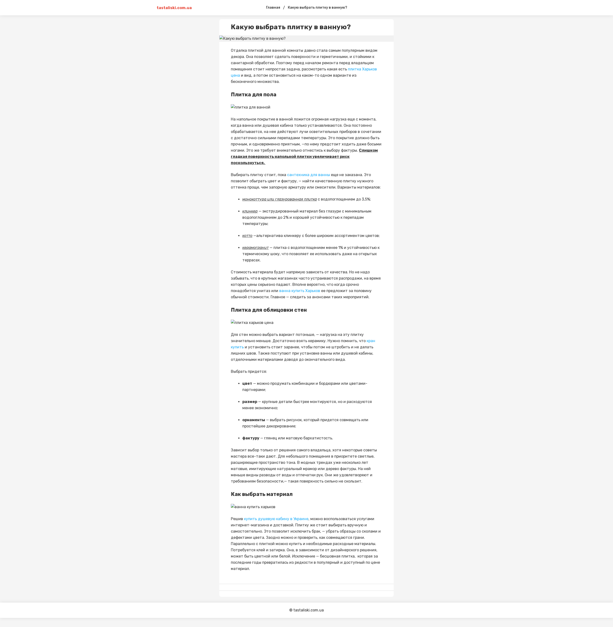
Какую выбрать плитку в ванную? (317, 8)
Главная (273, 8)
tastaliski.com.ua (174, 8)
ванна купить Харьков (299, 290)
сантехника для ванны (308, 175)
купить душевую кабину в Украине (276, 519)
